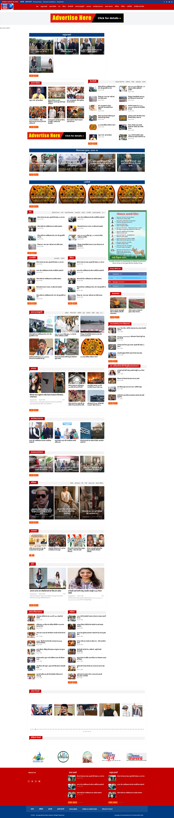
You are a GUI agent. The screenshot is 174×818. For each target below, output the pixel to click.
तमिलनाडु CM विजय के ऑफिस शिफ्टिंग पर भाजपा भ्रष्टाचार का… (50, 625)
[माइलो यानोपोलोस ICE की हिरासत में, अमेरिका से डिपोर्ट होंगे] (41, 503)
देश (59, 6)
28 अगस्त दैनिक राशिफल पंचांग (102, 197)
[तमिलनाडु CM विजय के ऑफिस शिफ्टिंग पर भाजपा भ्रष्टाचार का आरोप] (31, 627)
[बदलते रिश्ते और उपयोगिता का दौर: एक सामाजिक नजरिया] (66, 503)
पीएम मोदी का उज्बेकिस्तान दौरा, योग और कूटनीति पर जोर (107, 87)
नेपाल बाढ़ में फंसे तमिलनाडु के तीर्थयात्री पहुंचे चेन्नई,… (106, 116)
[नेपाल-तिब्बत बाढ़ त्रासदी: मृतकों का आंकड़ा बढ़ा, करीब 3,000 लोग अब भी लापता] (123, 127)
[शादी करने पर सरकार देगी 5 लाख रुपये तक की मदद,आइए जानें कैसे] (72, 676)
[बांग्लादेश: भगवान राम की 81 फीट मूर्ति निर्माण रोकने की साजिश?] (38, 540)
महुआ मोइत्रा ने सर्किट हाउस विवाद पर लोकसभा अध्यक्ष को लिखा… (91, 658)
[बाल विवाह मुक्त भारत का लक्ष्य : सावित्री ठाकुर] (112, 389)
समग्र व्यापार (109, 6)
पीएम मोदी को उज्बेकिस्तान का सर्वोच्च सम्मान (92, 51)
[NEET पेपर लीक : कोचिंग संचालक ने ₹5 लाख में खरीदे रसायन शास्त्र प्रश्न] (112, 330)
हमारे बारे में (28, 2)
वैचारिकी (70, 6)
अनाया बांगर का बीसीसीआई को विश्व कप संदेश (41, 69)
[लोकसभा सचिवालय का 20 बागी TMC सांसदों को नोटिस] (31, 618)
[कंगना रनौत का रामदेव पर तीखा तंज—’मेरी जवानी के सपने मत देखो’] (72, 643)
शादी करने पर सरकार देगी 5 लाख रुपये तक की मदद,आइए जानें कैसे (89, 675)
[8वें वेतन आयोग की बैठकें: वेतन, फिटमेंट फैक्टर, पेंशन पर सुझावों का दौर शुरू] (123, 118)
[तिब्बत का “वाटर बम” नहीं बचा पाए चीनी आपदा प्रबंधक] (93, 99)
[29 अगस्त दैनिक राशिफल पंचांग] (72, 194)
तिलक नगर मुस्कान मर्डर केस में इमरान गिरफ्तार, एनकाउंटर (46, 396)
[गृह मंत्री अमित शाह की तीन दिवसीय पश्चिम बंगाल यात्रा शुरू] (31, 676)
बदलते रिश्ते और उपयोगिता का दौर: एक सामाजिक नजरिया (66, 511)
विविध (123, 6)
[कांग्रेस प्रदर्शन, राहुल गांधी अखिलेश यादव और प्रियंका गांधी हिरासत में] (31, 660)
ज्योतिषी (129, 6)
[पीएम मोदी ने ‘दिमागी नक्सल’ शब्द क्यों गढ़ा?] (75, 112)
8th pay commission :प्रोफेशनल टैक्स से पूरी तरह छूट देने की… (131, 337)
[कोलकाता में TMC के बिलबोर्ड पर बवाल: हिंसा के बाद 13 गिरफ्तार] (95, 396)
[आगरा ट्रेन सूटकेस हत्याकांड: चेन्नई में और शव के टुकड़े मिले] (72, 635)
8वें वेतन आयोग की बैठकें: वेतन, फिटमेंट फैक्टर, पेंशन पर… (136, 116)
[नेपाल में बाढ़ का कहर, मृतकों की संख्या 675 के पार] (41, 46)
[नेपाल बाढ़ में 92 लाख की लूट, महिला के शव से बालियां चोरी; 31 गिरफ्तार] (76, 396)
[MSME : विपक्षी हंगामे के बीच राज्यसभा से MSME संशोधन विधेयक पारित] (31, 643)
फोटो (32, 809)
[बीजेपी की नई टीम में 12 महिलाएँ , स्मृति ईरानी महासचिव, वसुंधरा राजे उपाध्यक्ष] (72, 652)
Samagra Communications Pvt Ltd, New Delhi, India (129, 815)
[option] (66, 544)
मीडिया (117, 6)
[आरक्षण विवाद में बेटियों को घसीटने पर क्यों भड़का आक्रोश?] (72, 627)
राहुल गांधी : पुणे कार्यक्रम (105, 135)
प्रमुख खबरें (44, 6)
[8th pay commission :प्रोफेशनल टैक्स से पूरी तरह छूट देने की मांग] (112, 339)
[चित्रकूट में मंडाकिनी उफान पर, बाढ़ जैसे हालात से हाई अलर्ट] (123, 99)
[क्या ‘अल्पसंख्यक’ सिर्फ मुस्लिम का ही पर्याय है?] (75, 93)
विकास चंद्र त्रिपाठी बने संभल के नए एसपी (128, 379)
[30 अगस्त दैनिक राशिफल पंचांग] (93, 127)
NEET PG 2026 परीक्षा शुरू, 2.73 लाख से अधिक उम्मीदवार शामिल (136, 88)
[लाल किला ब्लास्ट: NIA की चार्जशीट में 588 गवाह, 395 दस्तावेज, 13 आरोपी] (95, 378)
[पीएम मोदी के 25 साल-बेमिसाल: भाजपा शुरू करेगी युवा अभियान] (56, 93)
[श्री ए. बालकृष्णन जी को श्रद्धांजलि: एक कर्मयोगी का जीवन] (93, 108)
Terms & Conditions (49, 2)
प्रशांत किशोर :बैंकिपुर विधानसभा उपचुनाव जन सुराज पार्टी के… (43, 163)
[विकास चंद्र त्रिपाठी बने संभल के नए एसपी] (112, 381)
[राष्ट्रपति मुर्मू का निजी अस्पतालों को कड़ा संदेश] (112, 355)
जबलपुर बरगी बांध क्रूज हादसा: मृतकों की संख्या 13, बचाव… (130, 345)
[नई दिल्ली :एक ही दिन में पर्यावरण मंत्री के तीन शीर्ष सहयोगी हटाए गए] (112, 397)
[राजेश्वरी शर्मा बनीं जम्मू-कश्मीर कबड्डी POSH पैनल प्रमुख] (86, 578)
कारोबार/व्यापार (98, 6)
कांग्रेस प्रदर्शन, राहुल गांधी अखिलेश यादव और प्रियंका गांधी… (50, 658)
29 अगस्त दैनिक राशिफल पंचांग (72, 197)
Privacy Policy (37, 2)
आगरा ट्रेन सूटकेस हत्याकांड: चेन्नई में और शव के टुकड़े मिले (91, 633)
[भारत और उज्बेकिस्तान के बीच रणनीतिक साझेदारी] (66, 46)
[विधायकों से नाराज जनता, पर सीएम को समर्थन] (72, 228)
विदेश (64, 6)
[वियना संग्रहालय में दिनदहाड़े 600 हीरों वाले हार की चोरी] (76, 378)
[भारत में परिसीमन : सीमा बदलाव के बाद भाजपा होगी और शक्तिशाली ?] (37, 112)
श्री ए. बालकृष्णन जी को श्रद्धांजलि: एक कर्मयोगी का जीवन (105, 107)
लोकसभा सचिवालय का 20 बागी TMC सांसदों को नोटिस (49, 617)
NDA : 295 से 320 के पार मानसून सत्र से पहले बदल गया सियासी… (101, 163)
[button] (30, 729)
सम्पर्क (22, 2)
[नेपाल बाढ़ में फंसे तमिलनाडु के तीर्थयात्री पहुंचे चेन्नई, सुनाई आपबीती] (93, 118)
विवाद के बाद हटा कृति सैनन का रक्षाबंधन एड (92, 512)
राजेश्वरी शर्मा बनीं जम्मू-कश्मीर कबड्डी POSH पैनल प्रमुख (85, 592)
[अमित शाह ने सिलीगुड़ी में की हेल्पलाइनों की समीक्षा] (92, 464)
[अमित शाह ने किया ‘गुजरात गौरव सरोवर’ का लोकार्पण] (41, 464)
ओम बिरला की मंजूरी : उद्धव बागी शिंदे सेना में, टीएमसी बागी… (131, 163)
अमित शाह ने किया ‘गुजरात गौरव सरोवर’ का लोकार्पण (41, 468)
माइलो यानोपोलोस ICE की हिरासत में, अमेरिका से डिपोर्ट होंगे (41, 511)
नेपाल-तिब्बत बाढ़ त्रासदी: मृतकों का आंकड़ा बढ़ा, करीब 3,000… (135, 126)
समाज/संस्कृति (79, 6)
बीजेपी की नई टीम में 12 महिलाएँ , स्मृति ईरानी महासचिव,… (89, 650)
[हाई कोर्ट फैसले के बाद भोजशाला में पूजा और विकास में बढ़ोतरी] (95, 540)
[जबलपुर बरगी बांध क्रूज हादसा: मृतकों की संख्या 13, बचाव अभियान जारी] (112, 347)
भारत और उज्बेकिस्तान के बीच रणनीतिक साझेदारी (66, 51)
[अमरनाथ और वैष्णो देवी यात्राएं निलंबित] (57, 540)
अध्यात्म (88, 6)
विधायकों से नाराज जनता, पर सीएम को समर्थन (90, 226)
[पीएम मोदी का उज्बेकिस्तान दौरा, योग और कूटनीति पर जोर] (93, 89)
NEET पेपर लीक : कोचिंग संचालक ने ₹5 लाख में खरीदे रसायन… (131, 329)
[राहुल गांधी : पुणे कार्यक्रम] (37, 93)
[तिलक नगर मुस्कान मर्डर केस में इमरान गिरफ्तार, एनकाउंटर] (47, 382)
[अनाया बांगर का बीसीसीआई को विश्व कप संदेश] (41, 64)
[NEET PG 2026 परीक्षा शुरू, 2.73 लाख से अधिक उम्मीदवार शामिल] (123, 89)
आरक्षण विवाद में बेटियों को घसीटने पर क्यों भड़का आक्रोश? (90, 625)
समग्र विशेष (52, 6)
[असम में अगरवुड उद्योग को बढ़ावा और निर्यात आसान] (66, 464)
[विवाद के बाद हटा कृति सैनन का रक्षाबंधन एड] (91, 503)
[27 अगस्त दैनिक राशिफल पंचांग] (131, 194)
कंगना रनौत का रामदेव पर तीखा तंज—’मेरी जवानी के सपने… (91, 642)
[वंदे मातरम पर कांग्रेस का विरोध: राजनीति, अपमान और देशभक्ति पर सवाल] (56, 112)
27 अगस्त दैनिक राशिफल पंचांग (131, 197)
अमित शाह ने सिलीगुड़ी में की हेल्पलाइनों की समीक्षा (92, 469)
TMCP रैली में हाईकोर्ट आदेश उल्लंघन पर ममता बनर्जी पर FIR (136, 136)
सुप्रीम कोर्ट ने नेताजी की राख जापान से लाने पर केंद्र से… (91, 667)
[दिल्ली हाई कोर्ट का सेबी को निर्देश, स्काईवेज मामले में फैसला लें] (92, 430)
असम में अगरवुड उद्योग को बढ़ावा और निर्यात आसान (67, 468)
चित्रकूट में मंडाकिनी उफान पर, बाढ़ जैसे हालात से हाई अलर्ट (136, 97)
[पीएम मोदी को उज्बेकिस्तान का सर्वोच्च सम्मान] (92, 46)
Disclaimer (60, 2)
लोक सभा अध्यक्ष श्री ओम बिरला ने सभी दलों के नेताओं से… (50, 633)
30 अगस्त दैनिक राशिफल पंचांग (106, 125)
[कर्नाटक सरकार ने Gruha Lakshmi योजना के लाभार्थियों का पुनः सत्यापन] (123, 108)
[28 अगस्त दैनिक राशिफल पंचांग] (102, 194)
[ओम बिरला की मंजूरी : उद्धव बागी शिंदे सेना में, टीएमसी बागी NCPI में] (31, 668)
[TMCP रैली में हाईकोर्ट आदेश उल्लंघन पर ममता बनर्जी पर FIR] (123, 137)
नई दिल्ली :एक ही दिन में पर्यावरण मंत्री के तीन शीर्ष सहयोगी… (130, 396)
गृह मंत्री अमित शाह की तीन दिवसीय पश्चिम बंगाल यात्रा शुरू (49, 675)
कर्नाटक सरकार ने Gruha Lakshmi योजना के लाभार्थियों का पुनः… (136, 107)
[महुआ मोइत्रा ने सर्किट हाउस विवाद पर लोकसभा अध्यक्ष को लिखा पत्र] (72, 660)
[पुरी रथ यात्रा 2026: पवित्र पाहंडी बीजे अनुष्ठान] (76, 540)
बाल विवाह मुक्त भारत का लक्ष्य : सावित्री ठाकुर (72, 164)
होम (37, 6)
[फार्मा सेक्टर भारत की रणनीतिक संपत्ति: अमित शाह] (67, 430)
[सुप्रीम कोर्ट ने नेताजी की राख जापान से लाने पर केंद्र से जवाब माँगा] (72, 668)
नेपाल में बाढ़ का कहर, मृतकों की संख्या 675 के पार (41, 51)
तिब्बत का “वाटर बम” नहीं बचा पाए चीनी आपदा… (106, 97)
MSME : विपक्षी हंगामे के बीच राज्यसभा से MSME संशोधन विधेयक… (49, 642)
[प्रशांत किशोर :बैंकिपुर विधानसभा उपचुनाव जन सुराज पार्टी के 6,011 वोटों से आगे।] (31, 652)
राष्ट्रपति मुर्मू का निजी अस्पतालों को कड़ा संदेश (129, 353)
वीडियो (41, 809)
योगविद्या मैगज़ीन (139, 6)
